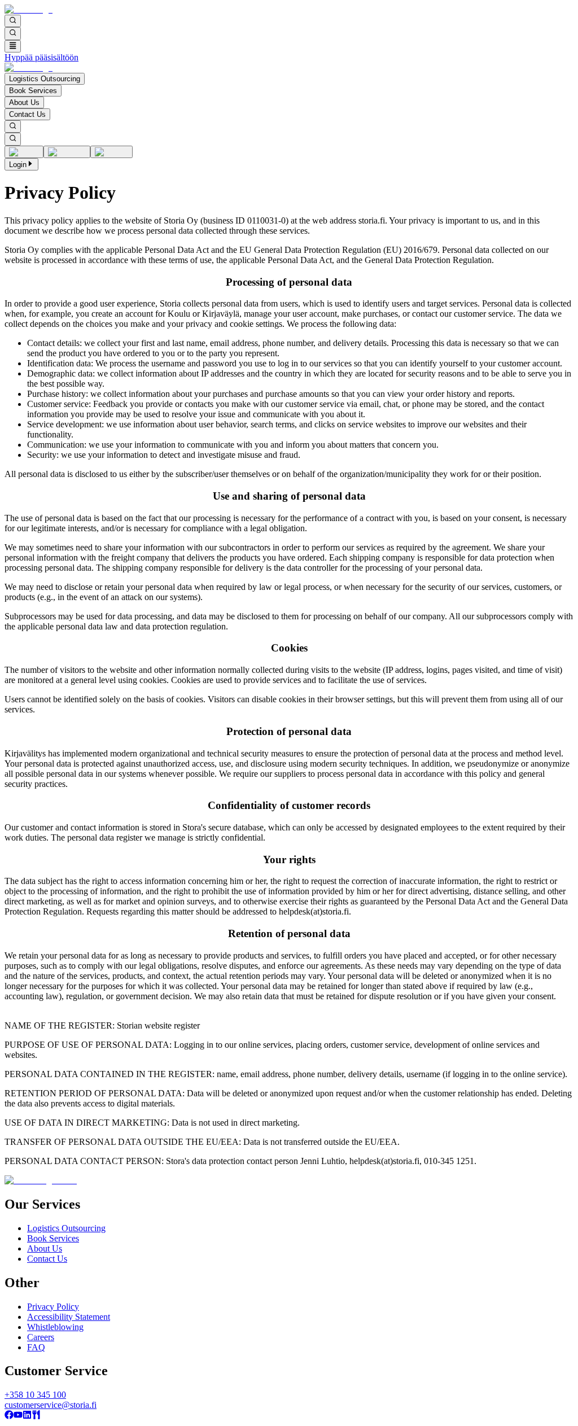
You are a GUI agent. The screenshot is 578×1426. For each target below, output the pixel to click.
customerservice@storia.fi (51, 1405)
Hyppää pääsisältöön (41, 57)
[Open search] (13, 21)
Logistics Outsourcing (44, 79)
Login (18, 164)
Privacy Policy (53, 1306)
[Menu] (13, 46)
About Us (24, 102)
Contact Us (27, 114)
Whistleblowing (55, 1327)
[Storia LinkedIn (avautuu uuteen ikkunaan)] (27, 1416)
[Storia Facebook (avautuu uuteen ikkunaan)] (9, 1416)
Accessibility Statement (68, 1317)
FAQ (36, 1347)
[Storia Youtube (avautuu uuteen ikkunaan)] (18, 1416)
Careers (40, 1337)
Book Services (33, 90)
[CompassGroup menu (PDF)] (36, 1416)
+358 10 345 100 (35, 1394)
